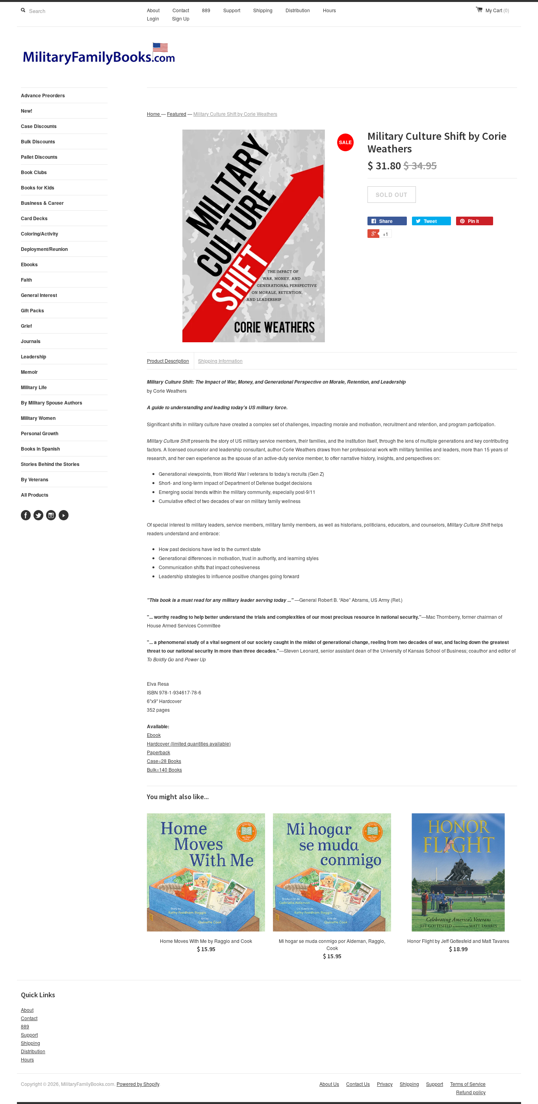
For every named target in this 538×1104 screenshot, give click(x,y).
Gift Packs (32, 310)
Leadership (33, 356)
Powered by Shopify (138, 1083)
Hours (329, 10)
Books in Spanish (40, 448)
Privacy (385, 1083)
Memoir (29, 371)
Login (153, 18)
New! (26, 110)
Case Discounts (39, 126)
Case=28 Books (164, 760)
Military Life (34, 387)
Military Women (38, 417)
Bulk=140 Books (164, 769)
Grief (26, 325)
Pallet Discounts (39, 156)
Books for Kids (37, 187)
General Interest (39, 295)
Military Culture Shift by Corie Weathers (235, 113)
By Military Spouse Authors (51, 402)
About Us (329, 1083)
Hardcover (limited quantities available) (189, 743)
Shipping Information (220, 360)
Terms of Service (468, 1083)
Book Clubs (34, 172)
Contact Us (358, 1083)
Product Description (168, 360)
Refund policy (471, 1092)
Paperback (158, 752)
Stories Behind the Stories (50, 464)
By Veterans (34, 479)
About (153, 10)
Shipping (263, 10)
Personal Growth (39, 433)
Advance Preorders (43, 95)
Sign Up (180, 18)
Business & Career (42, 202)
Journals (31, 341)
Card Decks (34, 218)
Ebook (154, 734)
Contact (181, 10)
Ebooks (29, 264)
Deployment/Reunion (44, 248)
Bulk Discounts (38, 141)
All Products (34, 494)
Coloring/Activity (39, 233)
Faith (26, 279)
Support (231, 10)
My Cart (497, 10)
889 (206, 10)
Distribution (298, 10)
